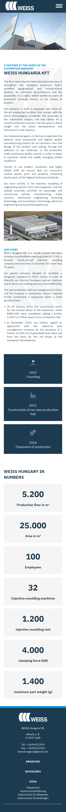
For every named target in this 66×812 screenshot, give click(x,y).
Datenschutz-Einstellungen (33, 798)
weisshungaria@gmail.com (33, 751)
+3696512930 (36, 744)
